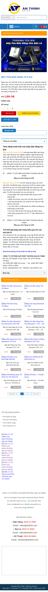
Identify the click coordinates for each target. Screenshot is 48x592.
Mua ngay (10, 113)
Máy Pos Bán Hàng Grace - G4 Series (12, 293)
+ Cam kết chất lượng (9, 419)
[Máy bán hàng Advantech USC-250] (35, 304)
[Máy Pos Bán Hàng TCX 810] (35, 286)
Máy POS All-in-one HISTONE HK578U (12, 364)
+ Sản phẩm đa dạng (9, 416)
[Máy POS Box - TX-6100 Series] (35, 375)
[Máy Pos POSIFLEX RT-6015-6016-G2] (35, 357)
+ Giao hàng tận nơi (9, 426)
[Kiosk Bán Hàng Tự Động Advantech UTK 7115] (35, 339)
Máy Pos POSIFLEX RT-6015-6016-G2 (35, 364)
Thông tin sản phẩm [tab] (10, 141)
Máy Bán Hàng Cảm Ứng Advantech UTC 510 (13, 346)
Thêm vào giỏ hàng (30, 113)
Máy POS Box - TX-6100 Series (35, 382)
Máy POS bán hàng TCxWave (12, 309)
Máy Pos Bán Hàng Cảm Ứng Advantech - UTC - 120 (35, 328)
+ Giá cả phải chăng (9, 423)
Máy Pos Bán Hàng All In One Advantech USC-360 (12, 328)
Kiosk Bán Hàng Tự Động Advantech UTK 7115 (35, 346)
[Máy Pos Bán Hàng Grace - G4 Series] (13, 286)
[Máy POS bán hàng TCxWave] (13, 304)
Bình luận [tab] (6, 273)
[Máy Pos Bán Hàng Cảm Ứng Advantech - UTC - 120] (35, 321)
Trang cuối (36, 394)
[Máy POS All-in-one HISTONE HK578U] (13, 357)
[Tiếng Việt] (41, 26)
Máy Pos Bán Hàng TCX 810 (35, 292)
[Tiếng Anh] (45, 26)
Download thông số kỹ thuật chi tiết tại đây (19, 251)
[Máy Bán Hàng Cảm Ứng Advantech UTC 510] (13, 339)
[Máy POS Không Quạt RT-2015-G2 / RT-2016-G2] (13, 375)
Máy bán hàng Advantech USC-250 (35, 311)
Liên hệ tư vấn (9, 120)
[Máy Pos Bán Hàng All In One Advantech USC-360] (13, 321)
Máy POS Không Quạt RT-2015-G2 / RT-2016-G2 (12, 382)
